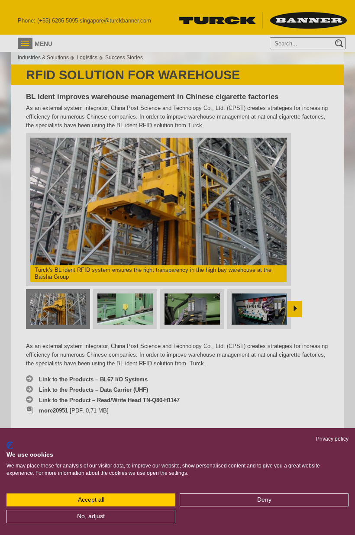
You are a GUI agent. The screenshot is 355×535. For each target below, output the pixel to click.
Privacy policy (332, 439)
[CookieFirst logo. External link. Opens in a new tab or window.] (9, 445)
